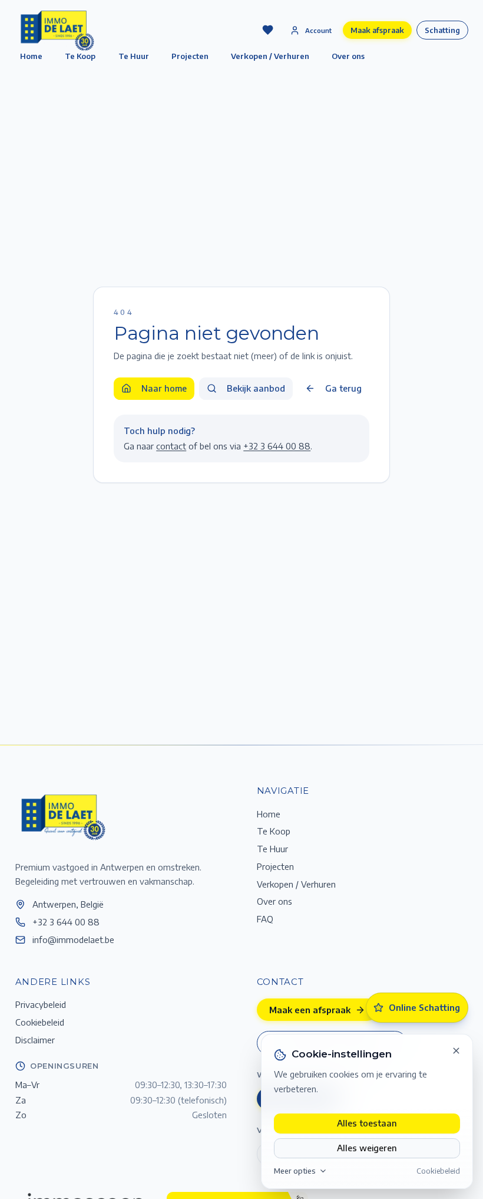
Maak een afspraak (309, 1009)
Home (268, 814)
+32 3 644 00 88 (276, 446)
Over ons (348, 56)
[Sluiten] (456, 1051)
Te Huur (133, 56)
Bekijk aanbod (256, 388)
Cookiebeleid (438, 1170)
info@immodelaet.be (73, 939)
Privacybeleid (40, 1004)
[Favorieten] (267, 30)
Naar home (164, 388)
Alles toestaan (367, 1123)
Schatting (442, 30)
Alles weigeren (367, 1147)
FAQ (265, 919)
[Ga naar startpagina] (62, 816)
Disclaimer (35, 1039)
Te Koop (273, 831)
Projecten (190, 56)
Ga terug (343, 388)
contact (171, 446)
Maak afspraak (377, 30)
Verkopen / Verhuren (270, 56)
